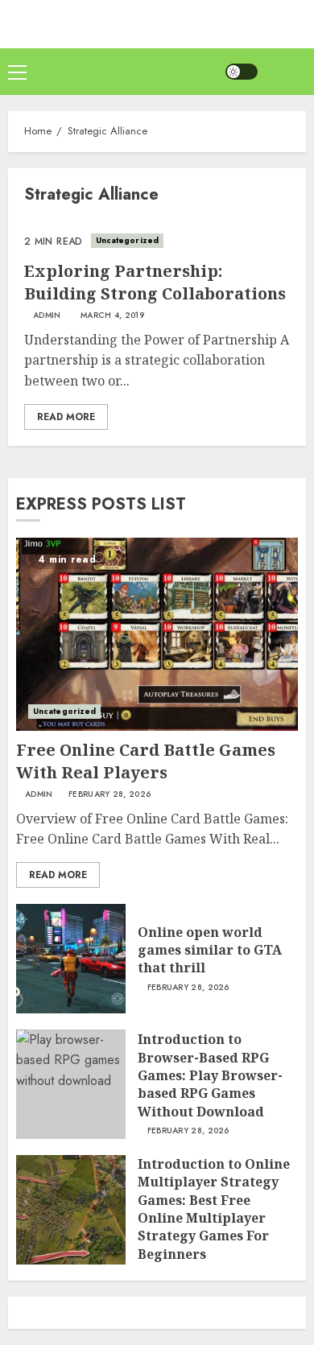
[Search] (286, 72)
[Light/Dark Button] (241, 72)
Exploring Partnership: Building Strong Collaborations (155, 282)
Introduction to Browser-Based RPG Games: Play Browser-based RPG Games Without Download (210, 1075)
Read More (66, 417)
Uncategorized (127, 240)
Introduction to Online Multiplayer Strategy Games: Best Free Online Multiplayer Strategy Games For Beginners (214, 1209)
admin (47, 315)
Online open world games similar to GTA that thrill (210, 950)
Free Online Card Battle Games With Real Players (145, 761)
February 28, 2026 (109, 794)
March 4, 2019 (112, 315)
